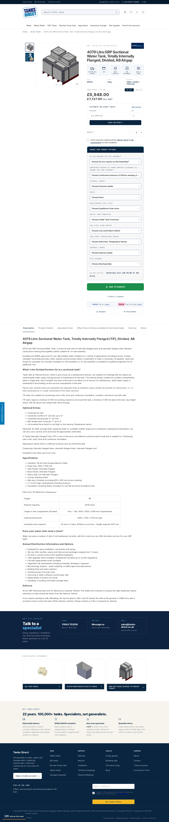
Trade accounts (141, 765)
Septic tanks (55, 770)
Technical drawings (86, 770)
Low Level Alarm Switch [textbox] (101, 225)
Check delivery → (115, 123)
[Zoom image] (77, 84)
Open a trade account (27, 776)
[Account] (136, 12)
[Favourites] (131, 12)
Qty (132, 111)
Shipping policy (122, 818)
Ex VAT (129, 90)
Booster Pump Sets (58, 765)
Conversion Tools (141, 770)
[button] (142, 12)
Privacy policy (109, 818)
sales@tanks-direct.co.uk (109, 2)
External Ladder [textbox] (97, 181)
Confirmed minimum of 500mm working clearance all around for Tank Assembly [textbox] (114, 169)
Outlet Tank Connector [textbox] (100, 214)
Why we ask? (136, 107)
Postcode (93, 111)
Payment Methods (86, 775)
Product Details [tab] (46, 328)
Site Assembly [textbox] (96, 259)
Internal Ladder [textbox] (97, 247)
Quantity (90, 132)
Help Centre (27, 2)
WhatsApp (41, 2)
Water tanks (55, 756)
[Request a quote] (125, 12)
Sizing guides (112, 756)
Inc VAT (138, 90)
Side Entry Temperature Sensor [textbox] (104, 236)
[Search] (116, 12)
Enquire (102, 312)
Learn (107, 304)
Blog (108, 770)
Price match (131, 312)
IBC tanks (54, 761)
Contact (137, 761)
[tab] (29, 47)
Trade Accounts (54, 2)
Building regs (111, 761)
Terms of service (149, 818)
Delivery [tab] (132, 328)
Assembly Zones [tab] (65, 328)
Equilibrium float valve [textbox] (101, 203)
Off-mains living (113, 765)
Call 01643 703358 (131, 2)
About (136, 756)
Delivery (81, 756)
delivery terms (123, 140)
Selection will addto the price (114, 274)
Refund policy (135, 818)
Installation (82, 765)
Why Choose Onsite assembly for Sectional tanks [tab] (100, 328)
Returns (81, 761)
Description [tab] (28, 328)
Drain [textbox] (92, 192)
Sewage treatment (58, 775)
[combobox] (81, 12)
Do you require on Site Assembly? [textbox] (106, 156)
